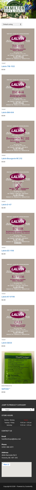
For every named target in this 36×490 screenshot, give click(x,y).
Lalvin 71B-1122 (8, 66)
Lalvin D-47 (6, 205)
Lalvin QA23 (7, 343)
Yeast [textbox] (17, 410)
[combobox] (18, 409)
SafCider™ (6, 389)
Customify (28, 486)
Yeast (4, 63)
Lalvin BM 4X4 (8, 112)
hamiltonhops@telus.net (11, 439)
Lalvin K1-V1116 (8, 297)
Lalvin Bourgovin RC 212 (12, 158)
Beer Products (7, 386)
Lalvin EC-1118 (8, 251)
